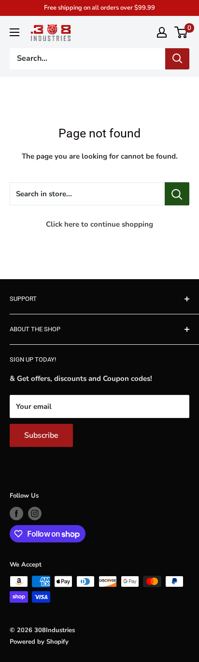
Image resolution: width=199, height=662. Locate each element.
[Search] (177, 58)
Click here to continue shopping (99, 224)
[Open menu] (14, 32)
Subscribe (41, 435)
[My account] (162, 32)
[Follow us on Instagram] (35, 513)
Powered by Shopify (39, 641)
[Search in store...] (177, 193)
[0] (181, 32)
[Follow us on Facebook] (16, 513)
